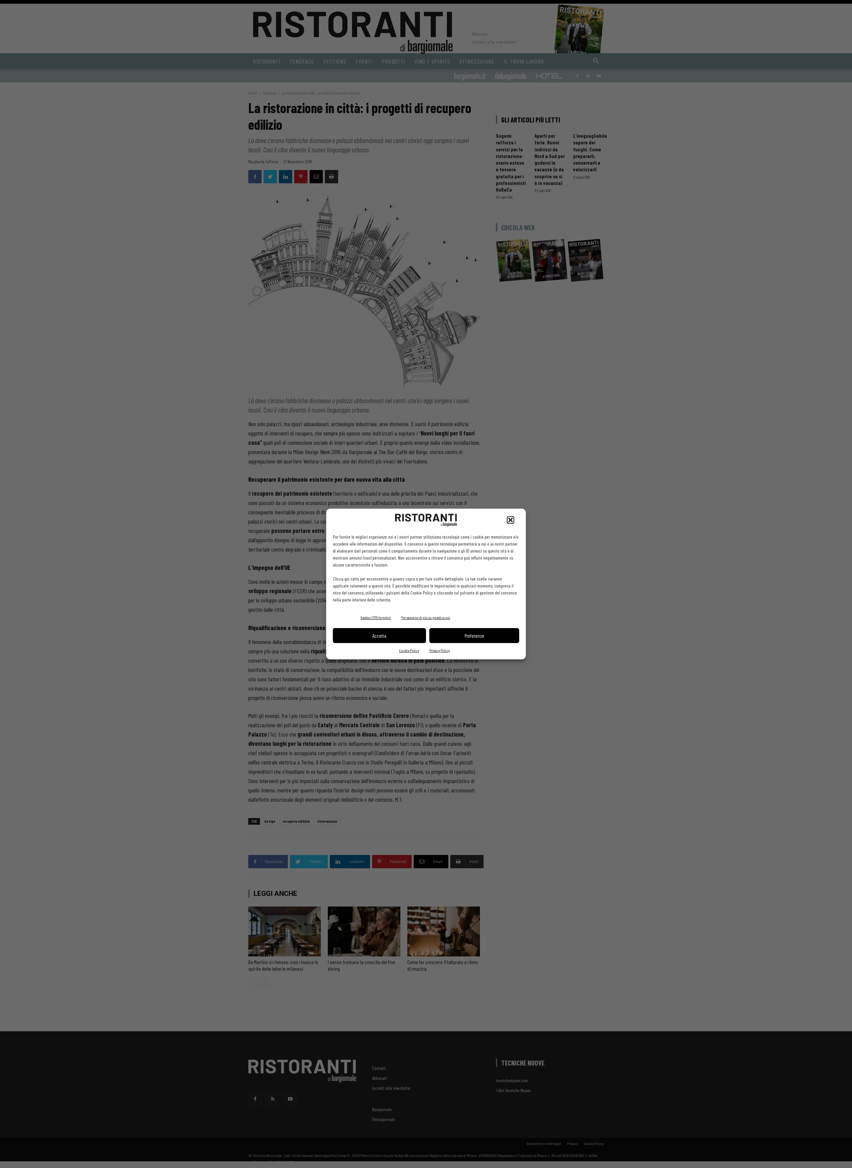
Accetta (379, 636)
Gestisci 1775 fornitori (375, 617)
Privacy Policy (439, 650)
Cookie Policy (409, 650)
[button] (510, 520)
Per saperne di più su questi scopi (425, 617)
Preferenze (474, 636)
